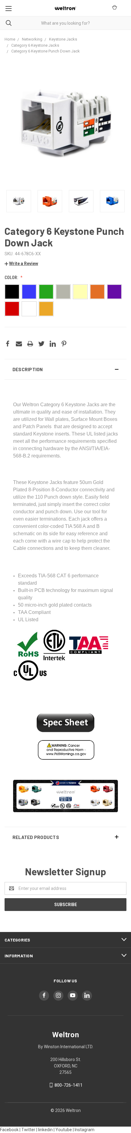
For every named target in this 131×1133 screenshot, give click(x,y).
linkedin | (46, 1129)
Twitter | (29, 1129)
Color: (12, 277)
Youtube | (64, 1129)
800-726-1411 (69, 1085)
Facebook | (10, 1129)
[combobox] (65, 23)
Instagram (84, 1129)
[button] (65, 369)
